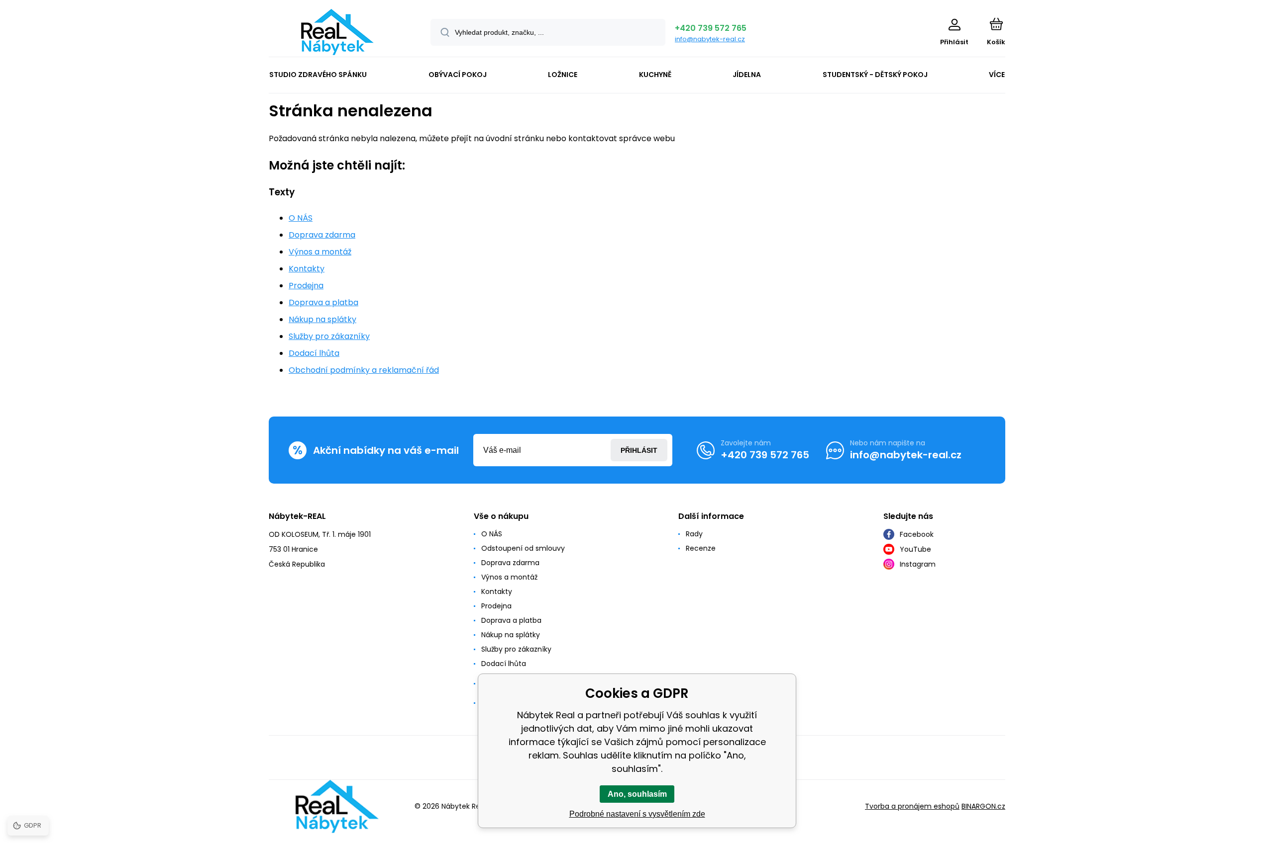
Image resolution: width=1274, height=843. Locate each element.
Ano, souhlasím (637, 794)
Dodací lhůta (314, 353)
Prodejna (306, 285)
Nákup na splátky (322, 319)
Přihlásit (639, 450)
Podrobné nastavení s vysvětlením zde (637, 814)
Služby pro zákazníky (329, 336)
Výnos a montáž (320, 251)
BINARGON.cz (983, 806)
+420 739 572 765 (710, 28)
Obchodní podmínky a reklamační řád (364, 370)
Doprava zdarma (322, 235)
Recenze (701, 548)
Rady (694, 534)
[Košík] (996, 23)
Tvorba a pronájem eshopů (912, 806)
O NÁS (301, 218)
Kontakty (306, 268)
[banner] (337, 32)
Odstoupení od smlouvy (523, 548)
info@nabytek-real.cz (710, 39)
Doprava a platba (323, 302)
